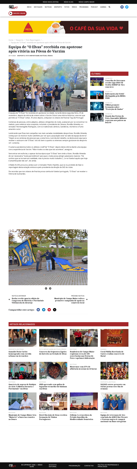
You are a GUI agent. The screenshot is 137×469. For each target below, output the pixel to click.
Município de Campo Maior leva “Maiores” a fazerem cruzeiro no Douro (22, 417)
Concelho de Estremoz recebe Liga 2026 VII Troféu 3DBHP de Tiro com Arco (115, 83)
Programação (74, 466)
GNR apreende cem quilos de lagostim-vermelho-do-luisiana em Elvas (53, 386)
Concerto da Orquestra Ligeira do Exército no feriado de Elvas (53, 353)
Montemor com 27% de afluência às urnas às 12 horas (83, 368)
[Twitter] (126, 7)
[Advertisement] (109, 54)
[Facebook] (122, 7)
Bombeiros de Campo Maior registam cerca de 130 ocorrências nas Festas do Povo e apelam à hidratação (82, 355)
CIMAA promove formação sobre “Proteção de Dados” (114, 107)
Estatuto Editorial (53, 465)
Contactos (89, 466)
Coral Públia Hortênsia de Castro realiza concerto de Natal (112, 354)
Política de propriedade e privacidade (108, 465)
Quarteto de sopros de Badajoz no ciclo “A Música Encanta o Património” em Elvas (22, 386)
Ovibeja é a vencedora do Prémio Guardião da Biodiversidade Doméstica (81, 417)
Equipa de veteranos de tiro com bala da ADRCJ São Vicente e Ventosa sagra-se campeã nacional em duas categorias (114, 418)
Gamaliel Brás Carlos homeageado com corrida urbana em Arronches (20, 354)
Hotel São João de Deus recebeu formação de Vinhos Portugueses (53, 417)
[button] (11, 13)
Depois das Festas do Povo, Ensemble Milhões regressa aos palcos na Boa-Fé (116, 119)
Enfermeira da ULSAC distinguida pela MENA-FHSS (115, 96)
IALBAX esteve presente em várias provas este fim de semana (113, 386)
